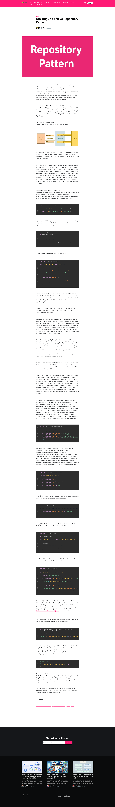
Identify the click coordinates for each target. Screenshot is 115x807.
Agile (72, 2)
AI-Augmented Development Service (63, 796)
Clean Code (65, 2)
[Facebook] (85, 2)
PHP (42, 2)
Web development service (57, 795)
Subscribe (90, 3)
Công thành (42, 27)
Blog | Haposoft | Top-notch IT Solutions (29, 794)
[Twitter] (85, 3)
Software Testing (56, 2)
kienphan (26, 785)
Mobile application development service (70, 795)
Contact (49, 795)
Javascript (36, 2)
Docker (48, 2)
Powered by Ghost (89, 794)
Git (30, 2)
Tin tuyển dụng (38, 4)
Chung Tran (52, 785)
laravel (37, 16)
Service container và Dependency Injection (47, 611)
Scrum (31, 4)
